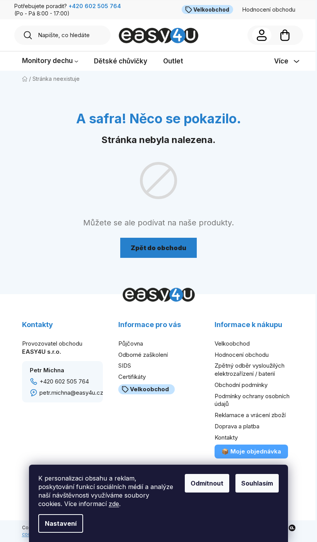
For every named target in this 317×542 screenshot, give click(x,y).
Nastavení (61, 523)
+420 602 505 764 (64, 381)
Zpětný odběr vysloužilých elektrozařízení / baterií (250, 369)
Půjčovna (130, 343)
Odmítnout (207, 483)
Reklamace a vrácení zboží (250, 415)
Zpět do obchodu (158, 248)
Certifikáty (132, 376)
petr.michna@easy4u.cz (71, 392)
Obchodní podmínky (241, 385)
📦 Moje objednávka (251, 451)
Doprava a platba (237, 426)
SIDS (124, 365)
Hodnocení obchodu (268, 9)
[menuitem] (50, 61)
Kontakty (226, 437)
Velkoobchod (211, 9)
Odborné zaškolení (143, 354)
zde (114, 504)
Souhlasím (257, 483)
